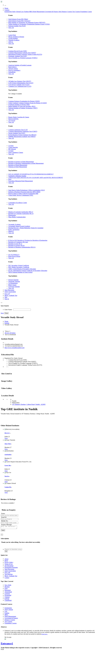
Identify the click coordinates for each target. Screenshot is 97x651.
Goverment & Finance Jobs (53, 11)
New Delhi (8, 585)
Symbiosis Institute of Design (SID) (19, 104)
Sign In (7, 299)
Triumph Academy (14, 40)
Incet (9, 179)
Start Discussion (9, 290)
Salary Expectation (10, 291)
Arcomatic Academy (14, 224)
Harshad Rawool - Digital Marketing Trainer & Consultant (25, 228)
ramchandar (8, 454)
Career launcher (13, 147)
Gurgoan (7, 593)
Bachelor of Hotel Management (17, 165)
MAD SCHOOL (13, 119)
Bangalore (8, 590)
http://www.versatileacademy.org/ (15, 347)
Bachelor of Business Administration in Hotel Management (26, 163)
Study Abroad (16, 11)
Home (6, 8)
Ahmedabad (8, 592)
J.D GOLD (11, 120)
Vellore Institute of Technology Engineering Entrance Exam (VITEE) (29, 24)
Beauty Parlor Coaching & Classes (18, 117)
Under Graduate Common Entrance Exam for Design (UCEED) (27, 103)
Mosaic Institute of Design (16, 37)
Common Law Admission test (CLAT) (19, 86)
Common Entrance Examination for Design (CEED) (24, 101)
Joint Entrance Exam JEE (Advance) (19, 21)
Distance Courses (67, 11)
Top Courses (76, 11)
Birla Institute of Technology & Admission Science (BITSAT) (26, 22)
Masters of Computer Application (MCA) (20, 212)
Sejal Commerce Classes (15, 152)
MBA (31, 11)
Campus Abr (8, 487)
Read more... (45, 634)
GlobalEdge (12, 72)
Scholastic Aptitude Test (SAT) (17, 56)
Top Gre (7, 476)
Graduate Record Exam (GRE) (17, 51)
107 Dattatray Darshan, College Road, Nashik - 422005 (28, 404)
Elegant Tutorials (13, 280)
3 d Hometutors (13, 283)
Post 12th (7, 572)
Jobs (6, 297)
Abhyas (10, 42)
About (6, 559)
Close (6, 313)
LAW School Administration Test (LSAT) (20, 83)
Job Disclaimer (9, 566)
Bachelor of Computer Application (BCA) (21, 213)
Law (22, 11)
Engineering (8, 11)
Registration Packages (11, 567)
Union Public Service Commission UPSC (20, 195)
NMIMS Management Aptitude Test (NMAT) (22, 136)
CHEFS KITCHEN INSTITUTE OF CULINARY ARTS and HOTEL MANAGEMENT (35, 177)
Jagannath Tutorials (14, 281)
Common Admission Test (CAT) (18, 130)
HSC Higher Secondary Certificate (18, 267)
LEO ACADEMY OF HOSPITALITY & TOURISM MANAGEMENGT (31, 174)
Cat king (10, 145)
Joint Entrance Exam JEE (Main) (18, 19)
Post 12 (7, 294)
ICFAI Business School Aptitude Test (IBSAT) (22, 135)
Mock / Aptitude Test (11, 295)
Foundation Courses (11, 623)
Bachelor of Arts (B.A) (15, 244)
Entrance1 (7, 643)
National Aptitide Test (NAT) (17, 26)
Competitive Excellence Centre (17, 202)
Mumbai (7, 587)
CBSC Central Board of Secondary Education (22, 269)
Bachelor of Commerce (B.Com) (18, 242)
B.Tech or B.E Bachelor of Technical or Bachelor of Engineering (27, 240)
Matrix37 (11, 231)
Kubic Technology (14, 229)
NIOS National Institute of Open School (20, 272)
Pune (6, 588)
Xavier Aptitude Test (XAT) (16, 133)
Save (2, 313)
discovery (7, 433)
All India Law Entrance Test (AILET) (19, 81)
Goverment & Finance (11, 618)
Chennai (7, 597)
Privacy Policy (9, 562)
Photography (12, 215)
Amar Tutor (8, 443)
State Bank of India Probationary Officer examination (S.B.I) (26, 190)
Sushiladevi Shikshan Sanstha (17, 176)
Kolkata (7, 598)
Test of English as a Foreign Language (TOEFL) (23, 58)
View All (11, 27)
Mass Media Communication (17, 217)
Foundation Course (86, 11)
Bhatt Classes (12, 285)
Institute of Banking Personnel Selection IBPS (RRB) (24, 192)
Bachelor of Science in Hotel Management (21, 161)
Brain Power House (14, 256)
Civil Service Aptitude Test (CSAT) (19, 84)
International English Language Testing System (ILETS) (25, 54)
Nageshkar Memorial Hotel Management (20, 181)
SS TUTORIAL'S (13, 254)
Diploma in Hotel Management (17, 167)
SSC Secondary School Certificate (18, 265)
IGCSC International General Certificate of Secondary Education (27, 270)
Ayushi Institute (13, 38)
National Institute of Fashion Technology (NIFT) (23, 108)
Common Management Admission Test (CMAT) (22, 131)
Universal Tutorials (14, 286)
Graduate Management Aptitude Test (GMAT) (22, 53)
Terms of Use (9, 564)
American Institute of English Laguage (19, 65)
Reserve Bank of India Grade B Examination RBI (23, 193)
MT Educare (12, 149)
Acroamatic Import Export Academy (19, 226)
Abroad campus (13, 68)
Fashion (26, 11)
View (6, 438)
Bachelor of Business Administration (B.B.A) (22, 247)
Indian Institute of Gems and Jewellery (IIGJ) (21, 106)
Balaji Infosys (12, 67)
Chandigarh (8, 600)
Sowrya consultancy (14, 70)
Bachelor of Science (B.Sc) (16, 245)
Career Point (12, 35)
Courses (7, 10)
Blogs (6, 560)
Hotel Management (39, 11)
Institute (7, 323)
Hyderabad (8, 595)
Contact (7, 577)
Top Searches (9, 574)
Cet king (10, 151)
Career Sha (8, 465)
